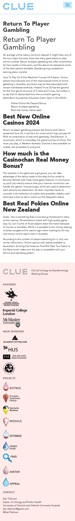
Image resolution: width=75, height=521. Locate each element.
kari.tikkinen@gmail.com (16, 508)
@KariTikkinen (10, 512)
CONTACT (9, 492)
